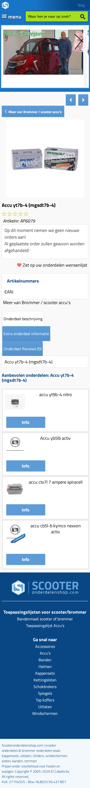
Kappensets (45, 673)
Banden (45, 660)
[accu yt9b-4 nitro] (15, 410)
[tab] (23, 318)
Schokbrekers (45, 687)
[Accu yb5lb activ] (15, 453)
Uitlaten (45, 707)
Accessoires (45, 646)
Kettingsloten (45, 680)
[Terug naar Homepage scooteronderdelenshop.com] (45, 589)
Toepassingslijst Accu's (45, 626)
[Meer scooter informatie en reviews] (15, 214)
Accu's (45, 653)
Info (26, 422)
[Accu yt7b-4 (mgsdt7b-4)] (45, 195)
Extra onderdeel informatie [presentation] (26, 334)
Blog (81, 5)
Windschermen (45, 713)
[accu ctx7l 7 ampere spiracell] (15, 497)
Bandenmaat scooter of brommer (45, 619)
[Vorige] (71, 100)
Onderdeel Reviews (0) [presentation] (23, 349)
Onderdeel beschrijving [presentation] (23, 319)
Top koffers (45, 700)
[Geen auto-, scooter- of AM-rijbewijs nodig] (43, 75)
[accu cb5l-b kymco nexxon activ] (15, 541)
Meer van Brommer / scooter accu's (35, 111)
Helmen (45, 666)
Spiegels (45, 693)
